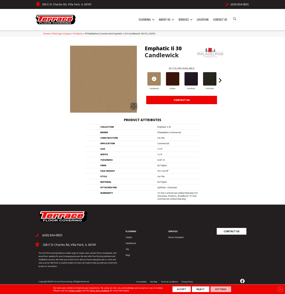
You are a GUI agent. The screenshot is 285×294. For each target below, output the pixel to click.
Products (78, 33)
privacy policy (75, 290)
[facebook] (242, 281)
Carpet (67, 33)
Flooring (56, 33)
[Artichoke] (209, 78)
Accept (181, 289)
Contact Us (182, 100)
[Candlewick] (154, 78)
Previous (143, 75)
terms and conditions (99, 290)
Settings (221, 289)
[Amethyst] (191, 78)
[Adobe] (172, 78)
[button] (231, 231)
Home (46, 33)
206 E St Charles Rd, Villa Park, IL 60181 (67, 4)
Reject (201, 289)
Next (220, 75)
